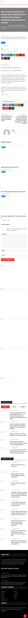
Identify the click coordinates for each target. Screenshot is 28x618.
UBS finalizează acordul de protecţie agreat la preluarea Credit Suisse (18, 475)
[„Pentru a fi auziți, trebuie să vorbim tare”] (5, 465)
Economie (16, 593)
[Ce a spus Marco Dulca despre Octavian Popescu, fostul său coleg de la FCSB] (5, 503)
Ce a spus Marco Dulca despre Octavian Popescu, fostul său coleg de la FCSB (18, 504)
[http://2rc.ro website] (9, 49)
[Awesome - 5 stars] (5, 229)
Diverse (2, 593)
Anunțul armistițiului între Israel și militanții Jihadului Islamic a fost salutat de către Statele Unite (19, 513)
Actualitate (3, 591)
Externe (2, 595)
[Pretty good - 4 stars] (4, 229)
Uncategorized (4, 599)
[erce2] (10, 49)
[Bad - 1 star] (1, 229)
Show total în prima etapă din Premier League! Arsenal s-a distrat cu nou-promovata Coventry (18, 443)
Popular (14, 406)
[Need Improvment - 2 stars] (2, 229)
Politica (15, 595)
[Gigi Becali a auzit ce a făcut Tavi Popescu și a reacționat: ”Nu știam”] (5, 434)
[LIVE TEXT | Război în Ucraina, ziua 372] (5, 484)
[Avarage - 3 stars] (3, 229)
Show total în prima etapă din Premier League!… (13, 191)
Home (3, 25)
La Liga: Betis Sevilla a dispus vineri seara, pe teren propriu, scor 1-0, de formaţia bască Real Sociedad (18, 451)
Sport (6, 25)
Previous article (5, 114)
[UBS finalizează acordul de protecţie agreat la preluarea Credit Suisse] (5, 475)
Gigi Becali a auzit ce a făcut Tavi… (10, 167)
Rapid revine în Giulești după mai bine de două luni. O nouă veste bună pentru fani (18, 542)
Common (23, 406)
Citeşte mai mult (4, 94)
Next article (23, 114)
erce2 (13, 130)
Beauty (15, 591)
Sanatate (3, 597)
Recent (5, 406)
